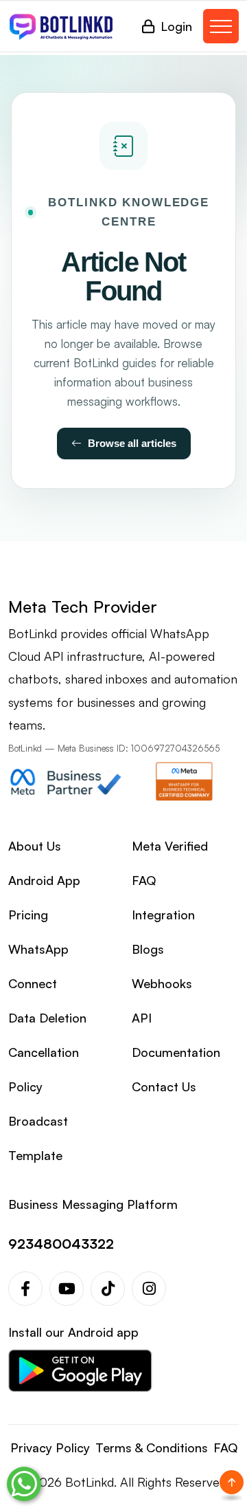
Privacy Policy (50, 1447)
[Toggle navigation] (221, 26)
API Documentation (176, 1035)
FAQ (144, 880)
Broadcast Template (38, 1138)
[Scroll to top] (232, 1482)
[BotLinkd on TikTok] (108, 1288)
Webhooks (162, 983)
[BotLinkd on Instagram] (149, 1288)
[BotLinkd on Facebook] (25, 1288)
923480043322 (61, 1243)
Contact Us (164, 1086)
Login (176, 26)
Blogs (148, 949)
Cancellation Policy (43, 1069)
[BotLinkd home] (61, 26)
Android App (44, 880)
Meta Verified (170, 845)
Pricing (28, 914)
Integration (163, 914)
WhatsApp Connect (38, 966)
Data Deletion (47, 1017)
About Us (34, 845)
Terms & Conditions (151, 1447)
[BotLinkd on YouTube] (66, 1288)
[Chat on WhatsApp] (24, 1484)
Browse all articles (132, 443)
